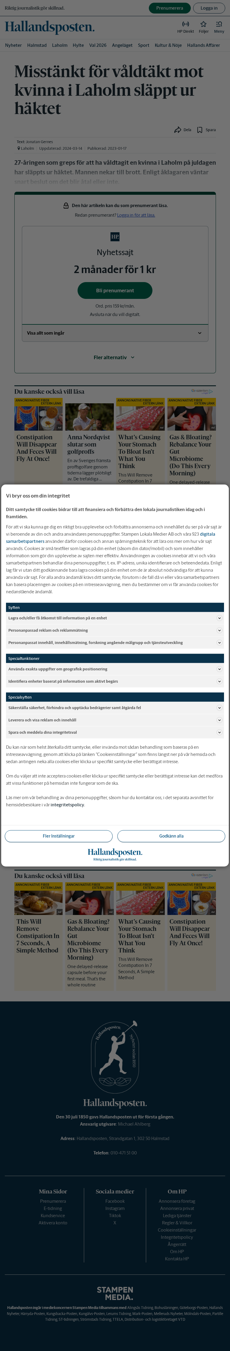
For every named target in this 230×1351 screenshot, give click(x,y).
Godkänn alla (171, 836)
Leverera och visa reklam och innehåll (42, 719)
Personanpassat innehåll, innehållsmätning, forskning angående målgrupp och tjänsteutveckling (95, 642)
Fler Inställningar (59, 836)
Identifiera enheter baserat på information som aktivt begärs (63, 681)
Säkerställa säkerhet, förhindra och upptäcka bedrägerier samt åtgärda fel (74, 707)
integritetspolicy (67, 805)
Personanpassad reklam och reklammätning (48, 630)
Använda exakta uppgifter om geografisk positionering (57, 668)
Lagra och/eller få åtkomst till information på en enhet (57, 617)
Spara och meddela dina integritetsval (42, 732)
